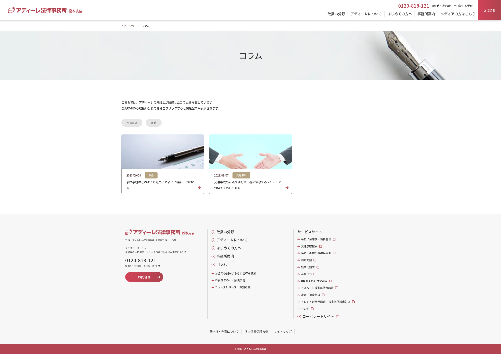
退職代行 (306, 274)
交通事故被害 (309, 246)
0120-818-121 (413, 5)
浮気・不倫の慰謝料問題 (316, 253)
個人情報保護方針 (256, 331)
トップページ (128, 25)
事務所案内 (225, 256)
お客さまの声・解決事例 (230, 280)
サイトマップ (283, 331)
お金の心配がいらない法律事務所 (235, 273)
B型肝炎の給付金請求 (314, 281)
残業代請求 (308, 267)
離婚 (153, 122)
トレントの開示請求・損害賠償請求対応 (325, 302)
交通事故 (132, 122)
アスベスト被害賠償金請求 (317, 288)
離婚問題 (306, 260)
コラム (221, 264)
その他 (305, 309)
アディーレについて (232, 239)
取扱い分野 (225, 231)
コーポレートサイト (318, 316)
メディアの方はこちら (458, 14)
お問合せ (490, 10)
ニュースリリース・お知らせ (232, 287)
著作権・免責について (224, 331)
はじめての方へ (228, 247)
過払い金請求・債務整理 (316, 239)
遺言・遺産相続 (310, 295)
